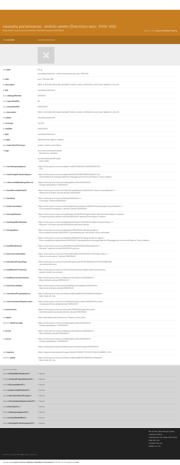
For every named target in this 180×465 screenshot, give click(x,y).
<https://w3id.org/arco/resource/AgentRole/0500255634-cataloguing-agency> (73, 231)
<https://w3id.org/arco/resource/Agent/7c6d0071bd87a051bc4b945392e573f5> (69, 168)
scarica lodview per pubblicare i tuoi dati (20, 454)
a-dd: (12, 246)
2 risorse (41, 418)
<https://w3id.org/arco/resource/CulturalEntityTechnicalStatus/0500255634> (68, 287)
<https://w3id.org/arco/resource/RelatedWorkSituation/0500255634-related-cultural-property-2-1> (76, 223)
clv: (9, 309)
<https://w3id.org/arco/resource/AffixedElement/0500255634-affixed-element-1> (69, 247)
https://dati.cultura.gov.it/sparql (164, 431)
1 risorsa (41, 374)
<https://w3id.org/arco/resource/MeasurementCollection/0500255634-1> (66, 279)
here (77, 462)
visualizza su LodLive (155, 434)
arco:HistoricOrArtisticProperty (50, 152)
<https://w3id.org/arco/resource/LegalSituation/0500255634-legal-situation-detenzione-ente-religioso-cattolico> (81, 215)
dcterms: (13, 323)
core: (9, 112)
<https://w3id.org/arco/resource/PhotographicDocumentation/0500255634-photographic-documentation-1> (80, 207)
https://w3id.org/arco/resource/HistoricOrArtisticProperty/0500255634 (33, 30)
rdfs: (8, 40)
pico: (14, 145)
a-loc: (16, 294)
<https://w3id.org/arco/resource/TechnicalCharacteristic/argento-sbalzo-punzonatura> (72, 271)
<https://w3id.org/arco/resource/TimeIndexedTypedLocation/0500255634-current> (70, 303)
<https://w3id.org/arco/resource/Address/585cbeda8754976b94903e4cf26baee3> (70, 295)
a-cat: (18, 182)
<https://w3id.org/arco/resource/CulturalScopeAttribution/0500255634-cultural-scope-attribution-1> (76, 191)
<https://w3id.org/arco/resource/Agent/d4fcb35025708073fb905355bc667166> (75, 175)
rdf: (6, 151)
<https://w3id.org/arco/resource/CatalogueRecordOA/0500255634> (64, 183)
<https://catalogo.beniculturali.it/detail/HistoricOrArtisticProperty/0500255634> (68, 347)
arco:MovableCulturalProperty (49, 160)
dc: (6, 79)
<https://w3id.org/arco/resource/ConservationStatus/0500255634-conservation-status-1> (73, 255)
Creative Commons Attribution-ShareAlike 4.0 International (33, 462)
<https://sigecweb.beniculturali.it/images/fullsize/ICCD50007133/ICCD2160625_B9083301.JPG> (75, 352)
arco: (12, 96)
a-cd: (15, 190)
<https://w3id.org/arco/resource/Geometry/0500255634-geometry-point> (66, 311)
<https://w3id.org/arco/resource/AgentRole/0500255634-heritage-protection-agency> (94, 239)
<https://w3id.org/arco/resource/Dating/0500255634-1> (60, 199)
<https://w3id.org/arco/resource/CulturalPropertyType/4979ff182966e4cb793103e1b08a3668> (75, 263)
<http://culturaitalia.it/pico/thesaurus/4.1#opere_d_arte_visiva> (62, 317)
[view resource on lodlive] (176, 15)
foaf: (8, 352)
